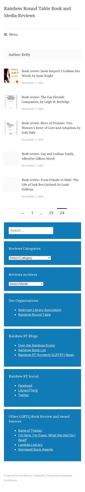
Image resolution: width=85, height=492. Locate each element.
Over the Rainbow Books (36, 345)
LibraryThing (28, 390)
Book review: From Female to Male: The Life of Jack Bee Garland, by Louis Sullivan (50, 184)
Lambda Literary (30, 445)
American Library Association (39, 310)
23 (51, 212)
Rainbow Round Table (34, 314)
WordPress (25, 475)
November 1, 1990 (32, 83)
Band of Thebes (30, 430)
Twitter (23, 395)
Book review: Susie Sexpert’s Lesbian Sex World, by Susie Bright (51, 73)
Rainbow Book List (32, 350)
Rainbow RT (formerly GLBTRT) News (46, 355)
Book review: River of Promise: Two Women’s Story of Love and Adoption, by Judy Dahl (51, 128)
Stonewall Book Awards (35, 449)
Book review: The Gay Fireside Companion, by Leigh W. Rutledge (46, 99)
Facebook (25, 385)
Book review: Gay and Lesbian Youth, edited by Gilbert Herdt (48, 156)
